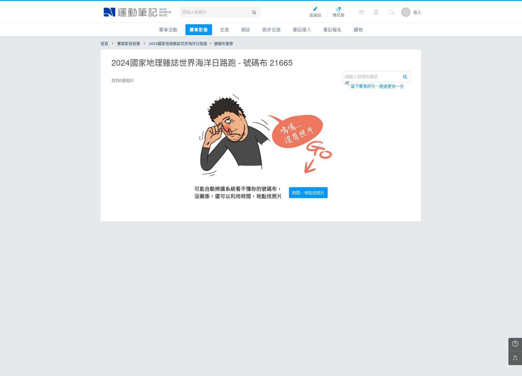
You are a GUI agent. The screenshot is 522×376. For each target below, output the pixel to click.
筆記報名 (332, 29)
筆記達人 (302, 29)
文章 (224, 29)
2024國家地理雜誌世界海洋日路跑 (178, 43)
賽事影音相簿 (128, 43)
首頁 (104, 43)
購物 (358, 29)
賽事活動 (168, 29)
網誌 (245, 29)
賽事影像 (198, 29)
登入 (417, 12)
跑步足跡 (271, 29)
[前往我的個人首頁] (406, 12)
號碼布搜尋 (223, 43)
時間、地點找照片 (308, 192)
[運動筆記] (137, 12)
